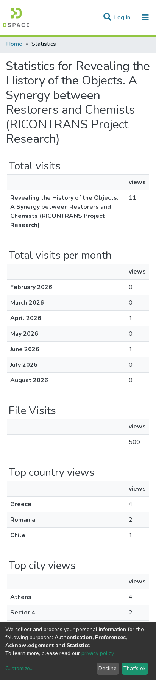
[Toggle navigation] (145, 17)
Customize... (19, 668)
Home (14, 44)
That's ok (134, 668)
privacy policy (97, 653)
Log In (123, 17)
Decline (107, 668)
